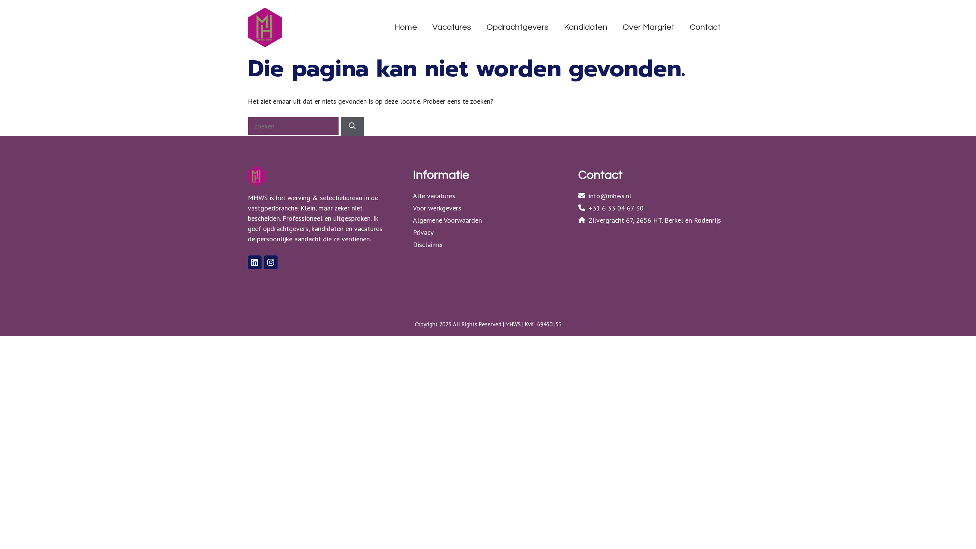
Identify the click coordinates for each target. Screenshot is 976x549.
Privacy (423, 232)
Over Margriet (648, 27)
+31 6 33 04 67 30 (616, 208)
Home (405, 27)
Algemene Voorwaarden (447, 220)
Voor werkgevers (437, 208)
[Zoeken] (352, 126)
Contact (705, 27)
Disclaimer (428, 244)
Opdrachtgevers (517, 27)
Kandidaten (585, 27)
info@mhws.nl (610, 195)
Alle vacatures (434, 195)
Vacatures (451, 27)
